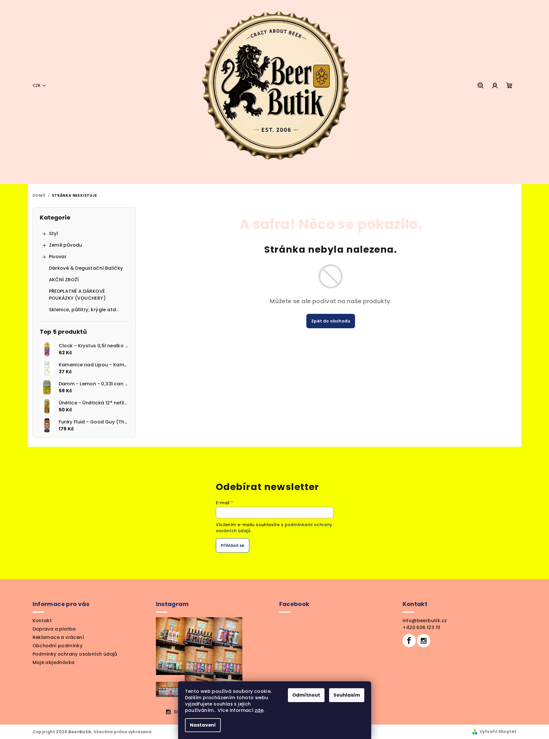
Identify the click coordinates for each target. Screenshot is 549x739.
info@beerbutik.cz (425, 620)
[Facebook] (409, 640)
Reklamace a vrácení (58, 637)
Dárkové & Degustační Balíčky (86, 268)
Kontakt (42, 620)
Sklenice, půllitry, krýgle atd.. (84, 309)
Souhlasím (346, 695)
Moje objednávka (54, 662)
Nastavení (203, 725)
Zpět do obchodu (330, 321)
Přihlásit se (232, 545)
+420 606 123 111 (421, 627)
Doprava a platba (54, 629)
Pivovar (58, 256)
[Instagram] (423, 640)
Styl (53, 233)
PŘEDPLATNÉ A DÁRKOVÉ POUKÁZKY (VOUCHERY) (77, 294)
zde (259, 710)
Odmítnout (306, 695)
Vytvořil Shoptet (498, 731)
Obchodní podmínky (58, 645)
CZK (37, 85)
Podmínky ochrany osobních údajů (75, 654)
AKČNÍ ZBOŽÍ (64, 279)
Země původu (65, 245)
